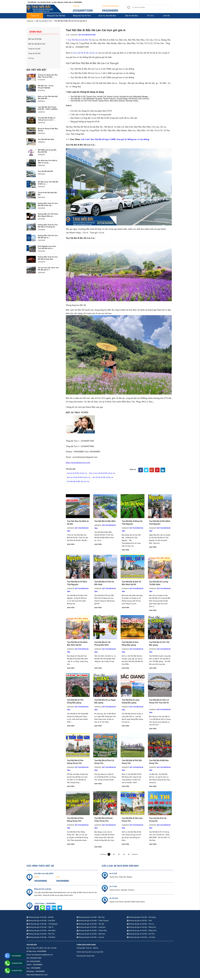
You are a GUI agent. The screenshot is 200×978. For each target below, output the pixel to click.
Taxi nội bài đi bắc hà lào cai (85, 53)
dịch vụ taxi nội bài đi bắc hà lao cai (102, 473)
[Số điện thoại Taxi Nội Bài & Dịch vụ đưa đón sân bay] (31, 184)
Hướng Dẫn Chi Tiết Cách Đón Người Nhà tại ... (48, 215)
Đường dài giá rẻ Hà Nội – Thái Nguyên (43, 924)
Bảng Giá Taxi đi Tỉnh (82, 16)
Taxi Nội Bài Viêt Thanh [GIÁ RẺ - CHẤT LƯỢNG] (47, 108)
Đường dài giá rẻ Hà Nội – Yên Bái (91, 924)
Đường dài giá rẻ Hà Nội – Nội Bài (40, 917)
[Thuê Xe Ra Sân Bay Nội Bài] (31, 195)
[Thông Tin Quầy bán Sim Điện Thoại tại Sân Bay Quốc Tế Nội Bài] (31, 77)
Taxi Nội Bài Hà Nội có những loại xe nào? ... (46, 119)
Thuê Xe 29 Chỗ (34, 53)
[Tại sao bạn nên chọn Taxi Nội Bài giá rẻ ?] (31, 270)
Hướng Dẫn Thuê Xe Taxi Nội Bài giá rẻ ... (48, 236)
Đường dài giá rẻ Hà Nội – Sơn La (141, 924)
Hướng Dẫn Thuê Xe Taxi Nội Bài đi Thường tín (48, 226)
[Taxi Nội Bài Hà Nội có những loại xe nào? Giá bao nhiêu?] (31, 120)
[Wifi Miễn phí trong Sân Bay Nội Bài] (31, 152)
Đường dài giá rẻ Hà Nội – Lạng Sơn (92, 927)
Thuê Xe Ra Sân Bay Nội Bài (47, 194)
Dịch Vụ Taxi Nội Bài (107, 16)
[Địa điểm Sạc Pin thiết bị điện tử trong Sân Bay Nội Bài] (31, 163)
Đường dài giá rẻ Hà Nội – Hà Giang (142, 917)
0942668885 (110, 10)
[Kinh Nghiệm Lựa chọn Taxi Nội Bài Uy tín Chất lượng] (31, 248)
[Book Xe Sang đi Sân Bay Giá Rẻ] (31, 131)
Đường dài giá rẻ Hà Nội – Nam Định (42, 930)
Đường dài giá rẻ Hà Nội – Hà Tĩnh (141, 934)
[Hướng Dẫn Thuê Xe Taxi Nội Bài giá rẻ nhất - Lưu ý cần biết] (31, 238)
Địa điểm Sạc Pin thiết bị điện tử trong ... (47, 161)
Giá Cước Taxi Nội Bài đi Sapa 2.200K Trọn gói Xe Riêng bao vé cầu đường (115, 139)
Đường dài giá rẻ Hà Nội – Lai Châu (141, 937)
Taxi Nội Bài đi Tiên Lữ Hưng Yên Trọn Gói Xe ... (159, 702)
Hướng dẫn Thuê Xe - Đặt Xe (87, 948)
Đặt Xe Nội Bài (131, 16)
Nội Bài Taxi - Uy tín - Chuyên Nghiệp (46, 87)
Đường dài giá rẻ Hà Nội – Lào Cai (91, 937)
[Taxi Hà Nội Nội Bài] (31, 173)
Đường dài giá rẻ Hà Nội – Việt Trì (40, 927)
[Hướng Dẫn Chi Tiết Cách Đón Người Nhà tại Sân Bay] (31, 216)
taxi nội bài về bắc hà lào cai (102, 477)
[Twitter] (146, 470)
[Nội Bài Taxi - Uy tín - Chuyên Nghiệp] (31, 88)
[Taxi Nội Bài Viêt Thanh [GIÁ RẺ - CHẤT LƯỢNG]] (31, 109)
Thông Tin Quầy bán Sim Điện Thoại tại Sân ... (48, 76)
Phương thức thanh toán (86, 956)
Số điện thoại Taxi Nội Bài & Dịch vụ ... (48, 183)
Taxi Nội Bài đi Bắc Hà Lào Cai (78, 481)
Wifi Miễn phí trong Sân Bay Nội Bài (47, 151)
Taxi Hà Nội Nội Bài (45, 171)
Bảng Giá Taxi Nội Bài (56, 16)
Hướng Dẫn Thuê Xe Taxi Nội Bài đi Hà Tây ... (48, 204)
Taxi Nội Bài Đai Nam (46, 139)
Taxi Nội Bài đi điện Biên (105, 521)
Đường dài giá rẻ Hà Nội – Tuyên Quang (93, 920)
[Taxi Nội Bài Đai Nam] (31, 141)
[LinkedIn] (163, 470)
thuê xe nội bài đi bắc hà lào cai (78, 477)
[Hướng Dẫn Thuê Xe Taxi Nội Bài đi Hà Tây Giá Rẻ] (31, 205)
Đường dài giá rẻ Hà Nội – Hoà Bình (41, 920)
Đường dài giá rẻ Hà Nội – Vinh (140, 920)
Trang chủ (30, 21)
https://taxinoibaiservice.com (78, 462)
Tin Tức (150, 16)
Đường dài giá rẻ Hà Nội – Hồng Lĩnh (142, 930)
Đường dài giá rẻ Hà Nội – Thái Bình (41, 937)
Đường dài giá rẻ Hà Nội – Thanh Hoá (92, 930)
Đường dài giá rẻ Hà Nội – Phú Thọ (41, 934)
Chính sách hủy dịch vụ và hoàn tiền (90, 952)
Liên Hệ (166, 16)
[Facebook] (140, 470)
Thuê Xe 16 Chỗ (34, 49)
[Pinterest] (157, 470)
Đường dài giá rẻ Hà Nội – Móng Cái (142, 927)
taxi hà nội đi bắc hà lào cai (77, 473)
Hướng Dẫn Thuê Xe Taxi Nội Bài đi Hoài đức (48, 258)
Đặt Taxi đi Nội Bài (35, 39)
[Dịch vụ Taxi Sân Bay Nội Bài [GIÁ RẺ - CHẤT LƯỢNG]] (31, 99)
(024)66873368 (83, 10)
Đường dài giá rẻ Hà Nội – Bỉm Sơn (91, 917)
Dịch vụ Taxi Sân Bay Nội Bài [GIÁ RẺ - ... (48, 97)
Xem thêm (70, 544)
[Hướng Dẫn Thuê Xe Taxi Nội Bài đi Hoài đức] (31, 259)
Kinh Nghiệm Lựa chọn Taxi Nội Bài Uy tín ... (47, 247)
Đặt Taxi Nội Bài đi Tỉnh (44, 21)
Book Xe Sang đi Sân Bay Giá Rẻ (48, 130)
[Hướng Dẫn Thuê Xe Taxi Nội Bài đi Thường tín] (31, 227)
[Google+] (151, 470)
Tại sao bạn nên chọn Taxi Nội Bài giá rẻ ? (48, 269)
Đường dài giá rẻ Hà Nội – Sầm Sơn (91, 934)
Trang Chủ (34, 16)
